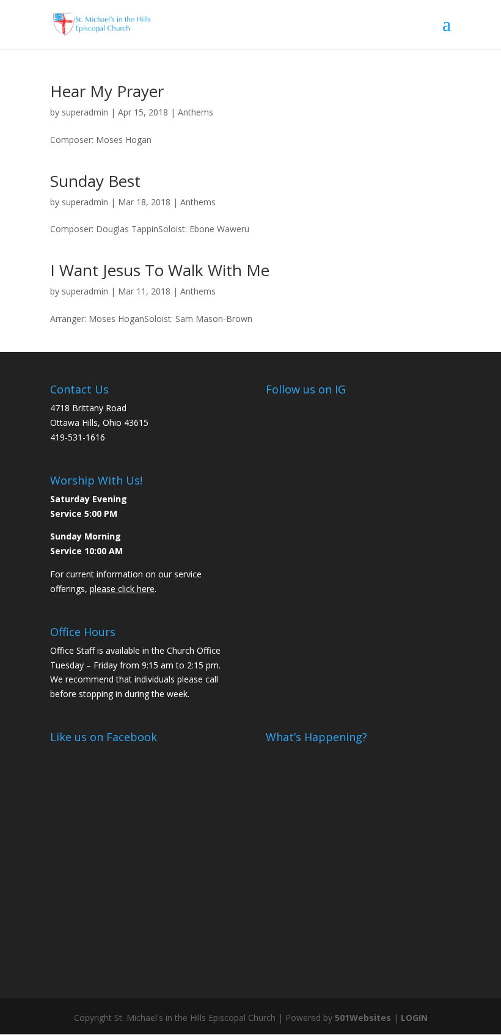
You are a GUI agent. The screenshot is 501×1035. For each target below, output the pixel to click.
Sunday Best (95, 181)
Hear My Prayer (107, 91)
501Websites (363, 1017)
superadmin (85, 112)
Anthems (195, 112)
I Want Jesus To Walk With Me (159, 270)
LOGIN (414, 1017)
